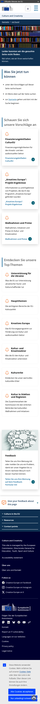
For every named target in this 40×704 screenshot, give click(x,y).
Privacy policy (8, 646)
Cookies (5, 641)
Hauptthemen (19, 301)
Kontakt (5, 627)
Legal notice (7, 651)
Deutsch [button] (28, 8)
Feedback (10, 455)
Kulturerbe (17, 372)
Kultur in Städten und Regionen (20, 395)
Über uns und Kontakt (11, 570)
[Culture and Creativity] (7, 8)
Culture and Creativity (12, 540)
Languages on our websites (13, 636)
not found (15, 22)
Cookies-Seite (25, 672)
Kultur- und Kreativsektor (18, 349)
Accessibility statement (12, 558)
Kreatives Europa (20, 323)
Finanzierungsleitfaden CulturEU (18, 141)
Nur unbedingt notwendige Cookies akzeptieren (24, 698)
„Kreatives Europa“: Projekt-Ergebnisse (16, 181)
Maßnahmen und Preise (18, 222)
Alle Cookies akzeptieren (22, 691)
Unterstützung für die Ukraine (21, 274)
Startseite (5, 22)
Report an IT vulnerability (13, 631)
